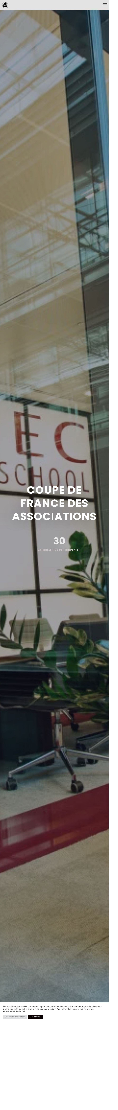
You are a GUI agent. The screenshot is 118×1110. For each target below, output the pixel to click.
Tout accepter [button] (35, 1017)
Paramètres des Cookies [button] (15, 1017)
